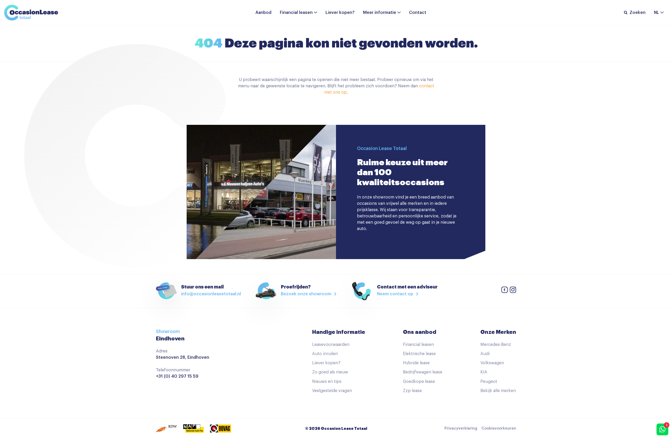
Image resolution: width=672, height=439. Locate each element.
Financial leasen (296, 12)
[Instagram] (513, 291)
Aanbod (263, 12)
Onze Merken (498, 332)
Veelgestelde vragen (332, 391)
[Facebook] (504, 291)
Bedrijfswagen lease (422, 372)
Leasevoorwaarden (330, 344)
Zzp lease (412, 391)
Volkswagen (492, 363)
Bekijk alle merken (498, 391)
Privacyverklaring (460, 428)
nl (656, 12)
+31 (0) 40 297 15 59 (177, 376)
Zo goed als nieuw (330, 372)
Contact (417, 12)
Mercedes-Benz (495, 344)
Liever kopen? (340, 12)
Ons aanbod (419, 332)
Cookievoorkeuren (498, 428)
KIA (483, 372)
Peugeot (488, 381)
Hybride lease (416, 363)
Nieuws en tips (327, 381)
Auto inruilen (325, 354)
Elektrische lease (419, 354)
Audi (485, 354)
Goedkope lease (419, 381)
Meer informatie (379, 12)
